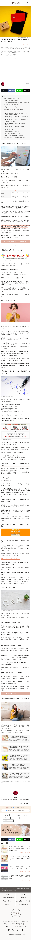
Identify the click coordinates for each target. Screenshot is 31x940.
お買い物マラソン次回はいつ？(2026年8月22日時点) (17, 102)
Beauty (23, 894)
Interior (23, 898)
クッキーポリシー (5, 924)
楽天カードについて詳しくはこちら (10, 558)
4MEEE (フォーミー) (9, 926)
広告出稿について (24, 921)
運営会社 (26, 924)
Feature (7, 905)
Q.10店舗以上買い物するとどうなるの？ (14, 133)
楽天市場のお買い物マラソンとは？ (12, 104)
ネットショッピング (16, 815)
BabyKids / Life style (23, 901)
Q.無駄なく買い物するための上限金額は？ (14, 135)
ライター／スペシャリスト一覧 (17, 924)
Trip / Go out (7, 901)
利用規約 (5, 923)
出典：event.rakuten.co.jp (6, 260)
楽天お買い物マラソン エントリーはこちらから (15, 241)
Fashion (7, 894)
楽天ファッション (8, 820)
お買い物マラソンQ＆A (9, 129)
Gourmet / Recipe (8, 898)
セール (25, 815)
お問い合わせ (17, 921)
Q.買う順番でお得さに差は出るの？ (13, 131)
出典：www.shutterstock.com (24, 37)
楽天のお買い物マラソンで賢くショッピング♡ (14, 137)
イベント (7, 817)
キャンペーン (15, 817)
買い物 (6, 815)
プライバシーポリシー (22, 923)
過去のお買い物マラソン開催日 (12, 100)
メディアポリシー (12, 923)
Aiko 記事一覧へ (24, 803)
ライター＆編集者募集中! (20, 926)
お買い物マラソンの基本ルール (12, 106)
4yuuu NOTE (23, 905)
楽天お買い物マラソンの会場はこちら (15, 693)
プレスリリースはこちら (7, 921)
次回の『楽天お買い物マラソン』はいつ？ (13, 98)
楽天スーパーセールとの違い (11, 107)
